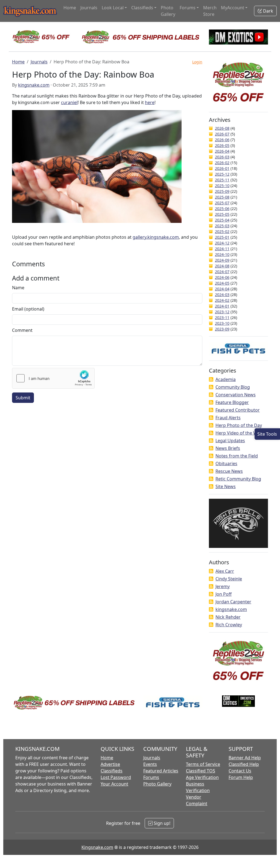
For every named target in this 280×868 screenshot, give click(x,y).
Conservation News (235, 395)
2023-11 (222, 317)
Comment (22, 330)
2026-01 (222, 168)
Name (18, 288)
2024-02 (222, 300)
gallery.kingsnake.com (156, 237)
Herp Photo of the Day (238, 425)
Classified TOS (200, 771)
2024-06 (222, 277)
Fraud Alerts (228, 418)
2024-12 (222, 243)
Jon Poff (223, 594)
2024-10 (222, 254)
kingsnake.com (33, 85)
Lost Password (116, 777)
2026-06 (222, 139)
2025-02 (222, 231)
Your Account (114, 784)
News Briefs (227, 448)
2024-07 (222, 271)
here (149, 102)
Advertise (110, 764)
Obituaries (226, 463)
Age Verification (202, 777)
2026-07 (222, 134)
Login (197, 61)
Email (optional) (28, 309)
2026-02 (222, 162)
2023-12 (222, 311)
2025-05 (222, 214)
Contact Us (240, 771)
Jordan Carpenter (233, 602)
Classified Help (244, 764)
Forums (151, 777)
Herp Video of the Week (240, 433)
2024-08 (222, 265)
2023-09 (222, 329)
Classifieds (111, 771)
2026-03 (222, 157)
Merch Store (210, 11)
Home (69, 8)
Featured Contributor (237, 410)
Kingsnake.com (97, 847)
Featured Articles (160, 771)
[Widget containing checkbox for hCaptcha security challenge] (53, 378)
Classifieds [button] (142, 8)
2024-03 (222, 294)
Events (150, 764)
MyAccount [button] (232, 8)
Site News (225, 486)
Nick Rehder (228, 617)
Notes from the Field (236, 456)
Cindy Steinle (228, 579)
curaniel (69, 102)
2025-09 (222, 191)
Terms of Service (203, 764)
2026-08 (222, 128)
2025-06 (222, 208)
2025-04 (222, 220)
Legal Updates (230, 441)
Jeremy (222, 586)
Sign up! (161, 823)
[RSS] (211, 379)
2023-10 (222, 323)
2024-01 (222, 306)
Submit (23, 398)
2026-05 (222, 145)
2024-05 (222, 283)
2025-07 (222, 202)
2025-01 (222, 237)
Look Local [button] (113, 8)
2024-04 (222, 288)
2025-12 (222, 174)
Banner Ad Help (245, 758)
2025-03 (222, 225)
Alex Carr (224, 571)
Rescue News (229, 471)
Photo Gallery (168, 11)
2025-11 (222, 179)
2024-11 (222, 248)
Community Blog (232, 387)
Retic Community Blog (238, 479)
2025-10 (222, 185)
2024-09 (222, 260)
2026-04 (222, 151)
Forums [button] (188, 8)
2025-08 (222, 197)
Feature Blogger (232, 402)
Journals (88, 8)
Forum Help (241, 777)
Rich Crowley (228, 625)
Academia (225, 379)
